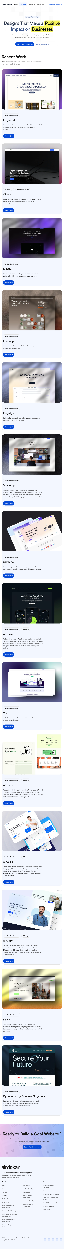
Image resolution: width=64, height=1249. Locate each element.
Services (4, 1195)
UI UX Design (26, 1192)
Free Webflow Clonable (50, 1203)
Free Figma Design (48, 1206)
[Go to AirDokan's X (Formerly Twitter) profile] (49, 1239)
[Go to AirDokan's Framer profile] (61, 1239)
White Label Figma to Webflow (8, 1226)
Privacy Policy (5, 1239)
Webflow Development (29, 1189)
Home (3, 1185)
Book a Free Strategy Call (25, 44)
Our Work (23, 4)
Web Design (26, 1185)
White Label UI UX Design (9, 1211)
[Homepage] (11, 1167)
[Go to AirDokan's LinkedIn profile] (53, 1239)
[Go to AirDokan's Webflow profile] (57, 1239)
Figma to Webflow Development (28, 1205)
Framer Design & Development (28, 1196)
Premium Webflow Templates (49, 1186)
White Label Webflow (54, 4)
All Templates (5, 1202)
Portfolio (4, 1192)
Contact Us (5, 1199)
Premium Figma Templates (51, 1194)
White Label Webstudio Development (9, 1220)
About (16, 4)
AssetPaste (46, 1209)
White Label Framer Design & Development (10, 1215)
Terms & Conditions (12, 1239)
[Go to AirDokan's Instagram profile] (45, 1239)
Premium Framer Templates (51, 1191)
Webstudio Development (30, 1201)
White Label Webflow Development (8, 1206)
